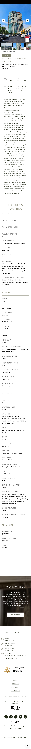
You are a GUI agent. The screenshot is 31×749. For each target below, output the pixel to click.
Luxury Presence (15, 728)
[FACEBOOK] (6, 717)
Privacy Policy (23, 737)
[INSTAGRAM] (11, 717)
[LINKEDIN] (15, 717)
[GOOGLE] (25, 717)
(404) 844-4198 (9, 650)
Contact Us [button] (15, 615)
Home (15, 680)
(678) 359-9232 (9, 645)
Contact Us (15, 690)
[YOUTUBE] (20, 717)
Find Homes (15, 687)
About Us (15, 683)
